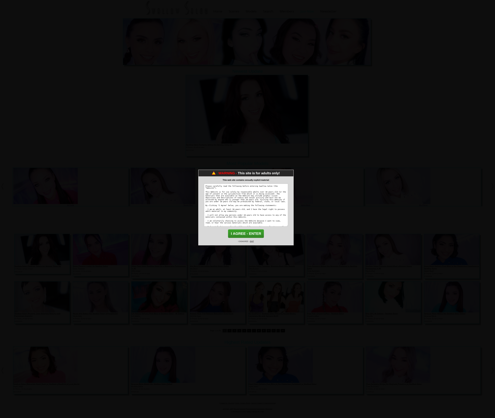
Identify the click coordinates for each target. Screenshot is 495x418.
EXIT (252, 241)
